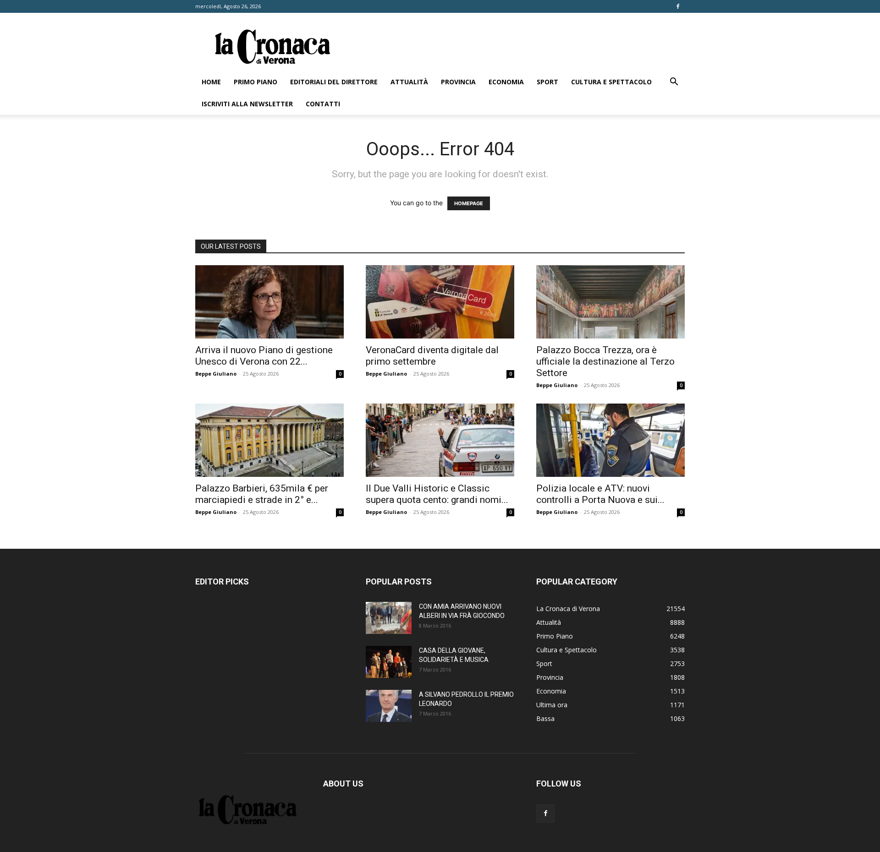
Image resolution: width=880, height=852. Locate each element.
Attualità (409, 81)
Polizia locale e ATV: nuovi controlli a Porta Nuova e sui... (600, 494)
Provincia (458, 81)
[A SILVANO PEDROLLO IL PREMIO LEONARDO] (389, 706)
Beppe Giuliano (215, 373)
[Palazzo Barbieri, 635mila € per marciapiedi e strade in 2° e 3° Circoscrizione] (269, 440)
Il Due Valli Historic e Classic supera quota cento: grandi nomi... (437, 494)
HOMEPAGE (468, 203)
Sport (547, 81)
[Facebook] (678, 6)
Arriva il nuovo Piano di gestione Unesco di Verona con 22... (264, 355)
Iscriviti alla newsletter (247, 103)
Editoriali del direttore (334, 81)
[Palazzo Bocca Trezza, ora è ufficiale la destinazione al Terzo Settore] (610, 302)
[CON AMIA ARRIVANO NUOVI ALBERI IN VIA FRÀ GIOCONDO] (389, 618)
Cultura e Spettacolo (611, 81)
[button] (674, 82)
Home (211, 81)
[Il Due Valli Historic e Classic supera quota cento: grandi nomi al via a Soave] (440, 440)
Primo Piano (255, 81)
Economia (506, 81)
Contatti (323, 103)
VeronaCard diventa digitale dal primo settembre (432, 355)
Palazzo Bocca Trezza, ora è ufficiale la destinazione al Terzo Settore (605, 361)
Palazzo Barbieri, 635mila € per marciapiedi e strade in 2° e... (261, 494)
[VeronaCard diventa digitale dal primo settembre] (440, 302)
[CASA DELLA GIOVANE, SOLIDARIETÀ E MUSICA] (389, 662)
